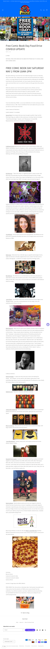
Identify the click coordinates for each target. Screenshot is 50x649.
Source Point (9, 115)
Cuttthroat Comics (10, 146)
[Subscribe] (22, 629)
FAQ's (17, 622)
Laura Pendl (9, 299)
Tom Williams (9, 234)
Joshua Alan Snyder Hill (11, 409)
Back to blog (26, 613)
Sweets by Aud (9, 391)
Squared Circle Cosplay (11, 459)
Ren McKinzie (9, 275)
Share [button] (8, 55)
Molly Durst (8, 255)
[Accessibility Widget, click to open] (47, 324)
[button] (2, 10)
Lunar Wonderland (10, 441)
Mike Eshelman (9, 328)
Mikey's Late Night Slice (31, 530)
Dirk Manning (9, 173)
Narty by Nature (9, 503)
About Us (22, 622)
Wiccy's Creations (10, 425)
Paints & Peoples (10, 376)
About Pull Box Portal (29, 622)
